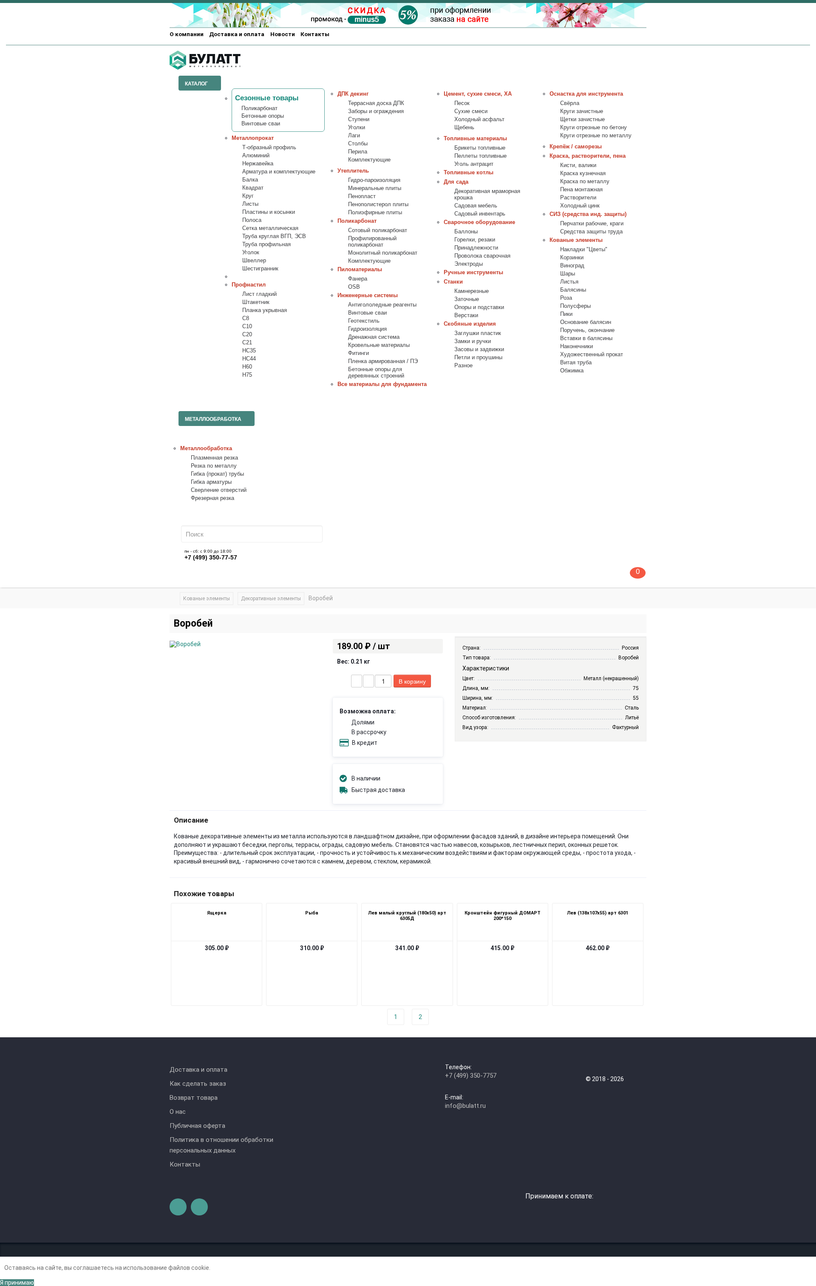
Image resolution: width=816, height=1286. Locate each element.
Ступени (358, 119)
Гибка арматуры (211, 482)
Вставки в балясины (586, 338)
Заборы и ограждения (376, 111)
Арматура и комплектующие (278, 172)
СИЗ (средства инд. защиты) (588, 214)
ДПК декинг (352, 94)
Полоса (251, 220)
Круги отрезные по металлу (596, 136)
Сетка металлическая (270, 228)
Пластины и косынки (268, 212)
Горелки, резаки (474, 240)
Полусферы (575, 306)
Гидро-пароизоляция (374, 180)
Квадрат (253, 188)
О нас (178, 1112)
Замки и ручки (472, 341)
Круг (248, 196)
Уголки (356, 128)
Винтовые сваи (260, 124)
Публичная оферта (197, 1126)
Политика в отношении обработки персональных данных (221, 1145)
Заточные (466, 299)
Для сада (456, 182)
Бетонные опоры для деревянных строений (376, 372)
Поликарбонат (259, 108)
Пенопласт (362, 196)
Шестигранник (260, 269)
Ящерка (217, 913)
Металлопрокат (253, 138)
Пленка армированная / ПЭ (383, 361)
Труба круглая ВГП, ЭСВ (274, 236)
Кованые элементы (576, 240)
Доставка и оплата (236, 34)
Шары (567, 274)
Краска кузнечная (583, 173)
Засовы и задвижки (479, 349)
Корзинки (572, 258)
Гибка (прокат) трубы (217, 474)
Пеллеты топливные (480, 156)
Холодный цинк (580, 206)
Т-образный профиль (269, 147)
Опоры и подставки (479, 307)
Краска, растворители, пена (588, 156)
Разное (463, 366)
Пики (566, 314)
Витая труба (576, 363)
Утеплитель (353, 171)
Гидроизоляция (367, 329)
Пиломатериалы (359, 270)
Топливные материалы (475, 139)
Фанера (357, 279)
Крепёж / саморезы (576, 147)
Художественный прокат (591, 355)
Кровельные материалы (379, 345)
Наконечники (576, 346)
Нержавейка (257, 164)
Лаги (354, 136)
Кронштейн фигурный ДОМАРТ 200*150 (503, 915)
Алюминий (255, 156)
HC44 (249, 359)
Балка (250, 180)
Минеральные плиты (374, 188)
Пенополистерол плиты (378, 204)
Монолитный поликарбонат (382, 253)
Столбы (358, 144)
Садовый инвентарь (479, 214)
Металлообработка (206, 448)
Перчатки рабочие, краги (591, 224)
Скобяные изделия (470, 324)
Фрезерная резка (212, 498)
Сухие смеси (470, 111)
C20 (247, 335)
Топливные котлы (468, 173)
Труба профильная (266, 244)
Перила (357, 152)
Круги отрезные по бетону (593, 128)
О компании (187, 34)
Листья (569, 282)
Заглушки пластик (477, 333)
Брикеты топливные (479, 148)
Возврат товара (194, 1097)
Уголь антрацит (473, 164)
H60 (247, 367)
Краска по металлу (584, 182)
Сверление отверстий (218, 490)
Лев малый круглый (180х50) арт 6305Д (407, 915)
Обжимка (572, 371)
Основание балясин (585, 322)
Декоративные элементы (271, 599)
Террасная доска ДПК (376, 103)
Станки (453, 282)
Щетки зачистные (582, 119)
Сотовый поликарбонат (377, 230)
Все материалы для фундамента (382, 384)
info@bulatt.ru (465, 1106)
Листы (250, 204)
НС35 (249, 351)
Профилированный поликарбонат (372, 242)
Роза (566, 298)
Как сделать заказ (198, 1083)
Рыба (311, 913)
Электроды (468, 264)
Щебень (464, 128)
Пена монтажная (581, 190)
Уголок (250, 252)
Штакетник (255, 302)
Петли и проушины (478, 358)
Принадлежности (476, 248)
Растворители (578, 198)
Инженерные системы (367, 295)
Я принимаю (17, 1282)
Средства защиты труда (591, 232)
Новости (282, 34)
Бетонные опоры (262, 116)
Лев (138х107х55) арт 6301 (597, 913)
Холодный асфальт (479, 119)
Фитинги (358, 353)
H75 (247, 375)
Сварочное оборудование (479, 222)
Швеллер (254, 261)
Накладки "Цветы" (583, 250)
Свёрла (569, 103)
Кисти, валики (578, 165)
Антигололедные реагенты (382, 305)
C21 (247, 343)
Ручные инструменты (473, 272)
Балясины (573, 290)
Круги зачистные (581, 111)
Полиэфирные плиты (375, 213)
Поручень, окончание (587, 330)
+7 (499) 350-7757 (470, 1075)
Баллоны (466, 232)
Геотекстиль (364, 321)
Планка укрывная (264, 310)
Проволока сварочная (482, 256)
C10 (247, 326)
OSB (354, 287)
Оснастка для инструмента (586, 94)
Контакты (314, 34)
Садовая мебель (475, 206)
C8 (245, 318)
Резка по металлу (214, 466)
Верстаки (466, 315)
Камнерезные (471, 291)
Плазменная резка (214, 458)
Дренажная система (374, 337)
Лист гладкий (259, 294)
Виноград (572, 266)
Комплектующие (369, 160)
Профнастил (249, 285)
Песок (462, 103)
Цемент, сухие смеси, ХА (478, 94)
